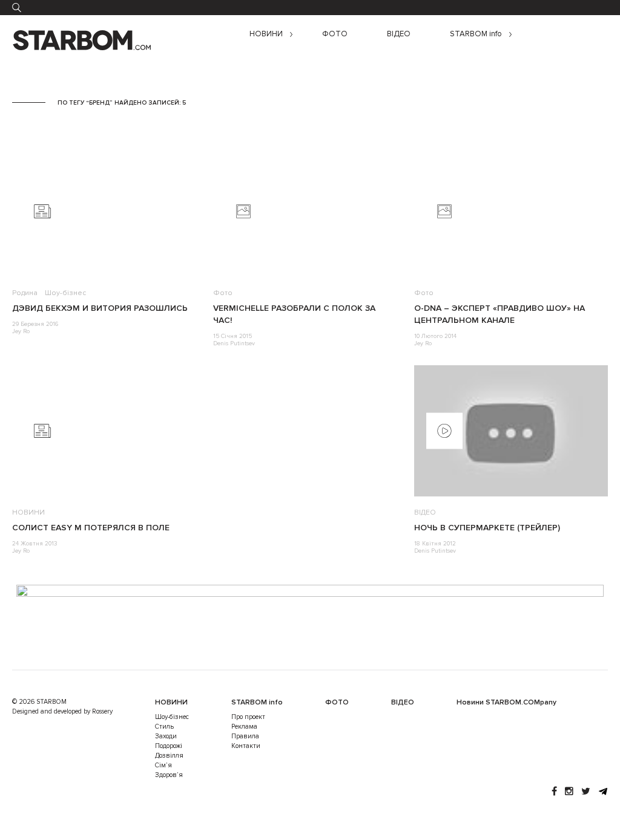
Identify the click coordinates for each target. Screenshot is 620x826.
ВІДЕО (399, 34)
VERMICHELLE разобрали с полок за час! (294, 314)
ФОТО (335, 34)
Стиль (164, 726)
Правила (245, 736)
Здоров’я (169, 775)
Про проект (248, 717)
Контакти (245, 746)
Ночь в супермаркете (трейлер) (487, 527)
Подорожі (168, 746)
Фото (222, 293)
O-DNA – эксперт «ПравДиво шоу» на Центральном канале (499, 314)
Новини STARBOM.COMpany (506, 702)
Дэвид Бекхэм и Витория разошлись (100, 308)
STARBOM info (476, 34)
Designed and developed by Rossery (62, 711)
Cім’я (163, 765)
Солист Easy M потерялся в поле (91, 527)
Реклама (244, 726)
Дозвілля (169, 755)
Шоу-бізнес (65, 293)
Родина (25, 293)
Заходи (166, 736)
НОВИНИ (266, 34)
